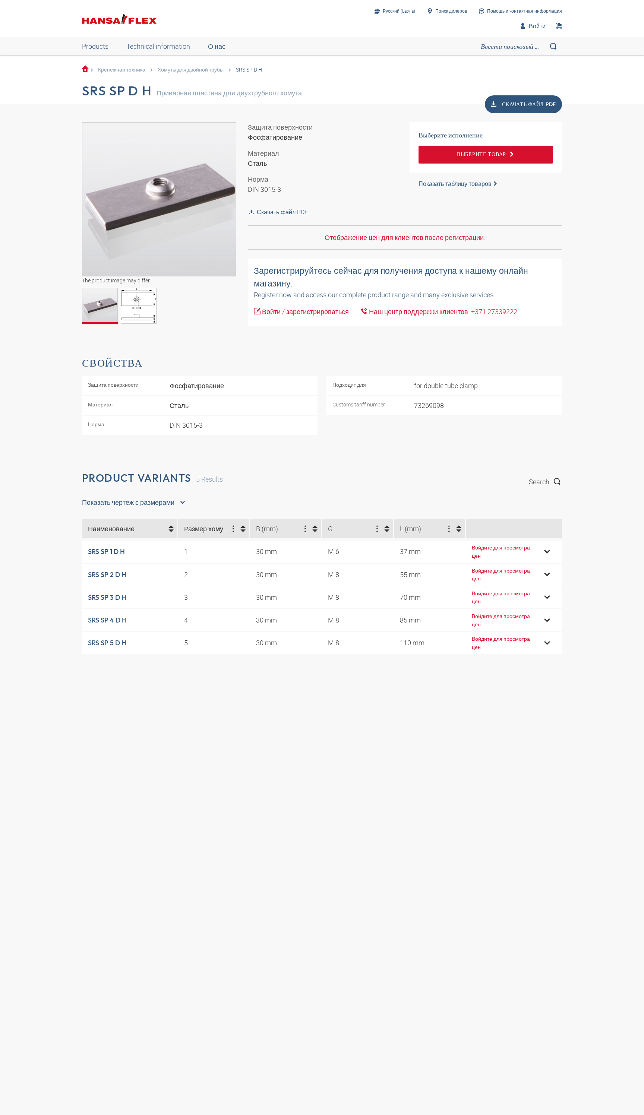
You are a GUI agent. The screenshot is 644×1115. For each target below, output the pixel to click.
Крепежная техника (121, 69)
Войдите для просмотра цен (501, 551)
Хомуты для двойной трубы (191, 69)
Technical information (158, 46)
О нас (216, 46)
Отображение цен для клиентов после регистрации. (405, 237)
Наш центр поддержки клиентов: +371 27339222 (442, 311)
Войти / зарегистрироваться (305, 311)
